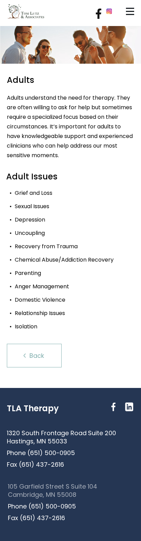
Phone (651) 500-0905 (41, 453)
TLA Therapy (33, 408)
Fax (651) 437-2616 (35, 465)
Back (36, 355)
